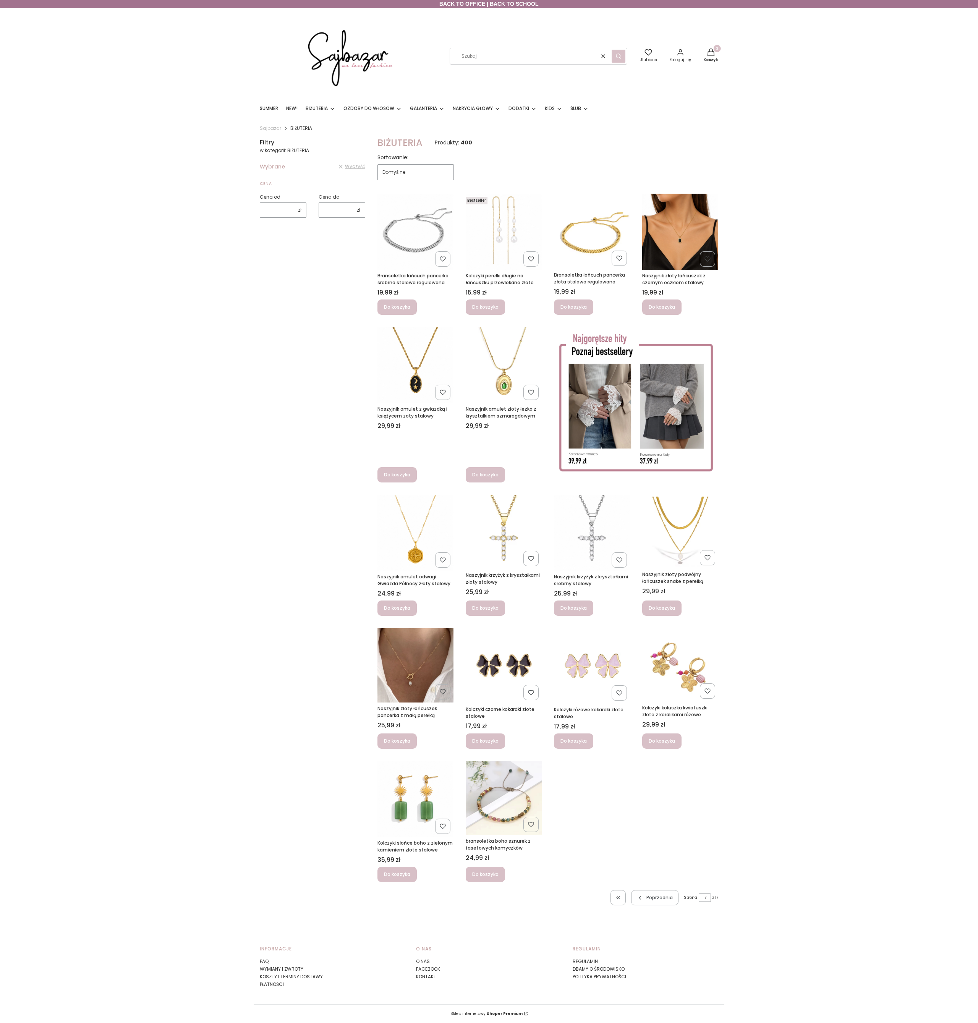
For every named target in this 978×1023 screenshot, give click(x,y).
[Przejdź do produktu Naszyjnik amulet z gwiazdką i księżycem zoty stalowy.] (415, 365)
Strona (690, 897)
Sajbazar (270, 128)
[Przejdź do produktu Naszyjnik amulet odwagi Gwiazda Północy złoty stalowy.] (415, 533)
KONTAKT (426, 976)
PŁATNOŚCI (272, 984)
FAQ (264, 961)
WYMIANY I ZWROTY (281, 969)
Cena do (329, 197)
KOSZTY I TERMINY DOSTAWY (291, 976)
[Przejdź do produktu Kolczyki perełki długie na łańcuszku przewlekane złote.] (504, 232)
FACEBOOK (428, 969)
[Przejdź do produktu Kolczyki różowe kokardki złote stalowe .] (592, 666)
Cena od (270, 197)
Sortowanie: (392, 157)
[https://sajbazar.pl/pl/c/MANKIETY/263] (636, 404)
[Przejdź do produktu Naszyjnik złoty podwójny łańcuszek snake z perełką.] (680, 531)
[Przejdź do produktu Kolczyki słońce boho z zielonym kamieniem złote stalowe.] (415, 799)
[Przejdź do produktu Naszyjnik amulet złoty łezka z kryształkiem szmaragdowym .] (504, 365)
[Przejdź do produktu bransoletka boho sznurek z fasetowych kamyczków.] (504, 798)
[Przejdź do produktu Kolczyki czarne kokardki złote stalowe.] (504, 665)
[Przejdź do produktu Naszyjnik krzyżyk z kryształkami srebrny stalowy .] (592, 533)
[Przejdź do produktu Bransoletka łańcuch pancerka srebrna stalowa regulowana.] (415, 232)
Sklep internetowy (486, 1014)
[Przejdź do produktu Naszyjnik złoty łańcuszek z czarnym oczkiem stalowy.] (680, 232)
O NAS (423, 961)
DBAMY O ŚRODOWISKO (599, 969)
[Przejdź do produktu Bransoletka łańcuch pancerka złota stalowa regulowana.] (592, 231)
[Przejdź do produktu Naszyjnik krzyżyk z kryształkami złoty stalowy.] (504, 532)
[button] (618, 56)
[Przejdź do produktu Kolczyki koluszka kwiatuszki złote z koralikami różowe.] (680, 665)
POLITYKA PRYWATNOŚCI (599, 976)
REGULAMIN (585, 961)
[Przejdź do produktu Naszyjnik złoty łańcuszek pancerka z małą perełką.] (415, 665)
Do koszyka (397, 307)
